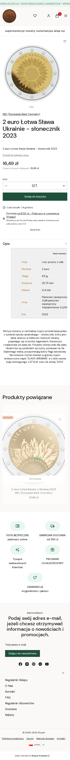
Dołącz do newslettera (22, 653)
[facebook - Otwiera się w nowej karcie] (20, 664)
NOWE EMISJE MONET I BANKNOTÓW (41, 3)
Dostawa (11, 709)
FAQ (8, 697)
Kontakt (10, 691)
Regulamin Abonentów (19, 703)
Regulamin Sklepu (16, 680)
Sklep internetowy (31, 756)
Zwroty (30, 738)
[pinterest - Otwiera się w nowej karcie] (34, 664)
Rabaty (9, 715)
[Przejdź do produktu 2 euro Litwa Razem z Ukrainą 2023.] (34, 449)
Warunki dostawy (45, 738)
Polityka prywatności (13, 738)
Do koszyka (35, 478)
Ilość (5, 179)
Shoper (41, 732)
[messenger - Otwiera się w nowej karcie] (40, 664)
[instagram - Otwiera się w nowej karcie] (27, 664)
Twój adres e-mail (15, 644)
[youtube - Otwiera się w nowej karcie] (47, 664)
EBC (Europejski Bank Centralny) (21, 114)
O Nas (9, 686)
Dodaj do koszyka (35, 196)
